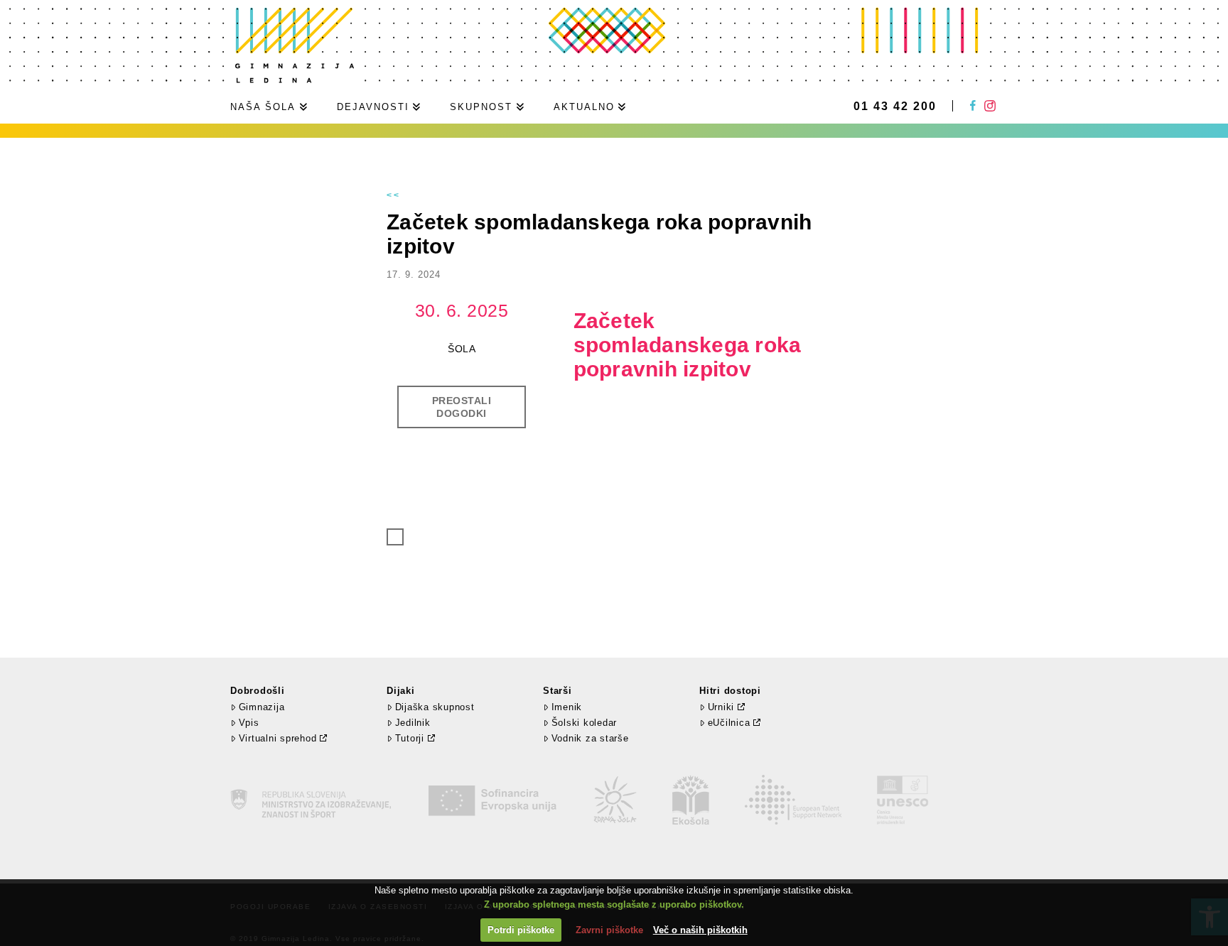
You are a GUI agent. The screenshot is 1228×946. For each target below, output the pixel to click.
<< (394, 195)
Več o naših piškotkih (700, 930)
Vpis (249, 722)
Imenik (566, 707)
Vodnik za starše (590, 738)
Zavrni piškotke (609, 930)
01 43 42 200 (895, 106)
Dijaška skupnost (435, 707)
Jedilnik (413, 722)
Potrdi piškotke (521, 930)
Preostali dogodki (462, 407)
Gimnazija (261, 707)
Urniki (721, 707)
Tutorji (409, 738)
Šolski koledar (584, 722)
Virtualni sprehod (278, 738)
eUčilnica (729, 722)
